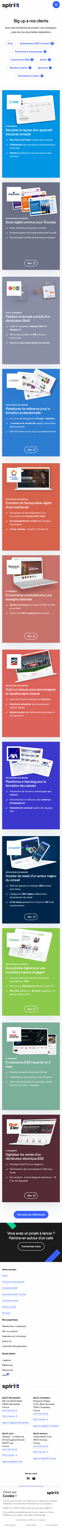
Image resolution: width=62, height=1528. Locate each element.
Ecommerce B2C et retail (14, 1294)
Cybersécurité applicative (14, 1346)
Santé (5, 1276)
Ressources (7, 1370)
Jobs (4, 1375)
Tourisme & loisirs (10, 1301)
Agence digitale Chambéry (46, 1426)
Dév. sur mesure (9, 1331)
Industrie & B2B (9, 1288)
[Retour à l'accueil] (10, 5)
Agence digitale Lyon (12, 1462)
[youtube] (33, 1478)
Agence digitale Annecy (44, 1458)
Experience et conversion (14, 1336)
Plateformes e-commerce (14, 1326)
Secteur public (9, 1307)
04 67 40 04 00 (9, 1411)
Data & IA (6, 1341)
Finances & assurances (13, 1282)
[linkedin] (28, 1478)
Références (7, 1365)
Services (6, 1313)
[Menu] (56, 4)
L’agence (6, 1360)
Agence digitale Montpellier (15, 1423)
